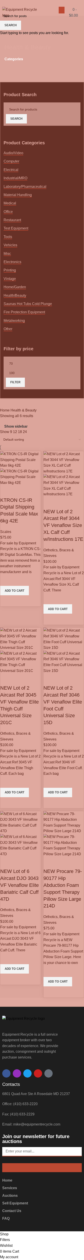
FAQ (6, 1218)
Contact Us (11, 1211)
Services (9, 1188)
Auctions (10, 1195)
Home (7, 1180)
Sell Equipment (15, 1203)
